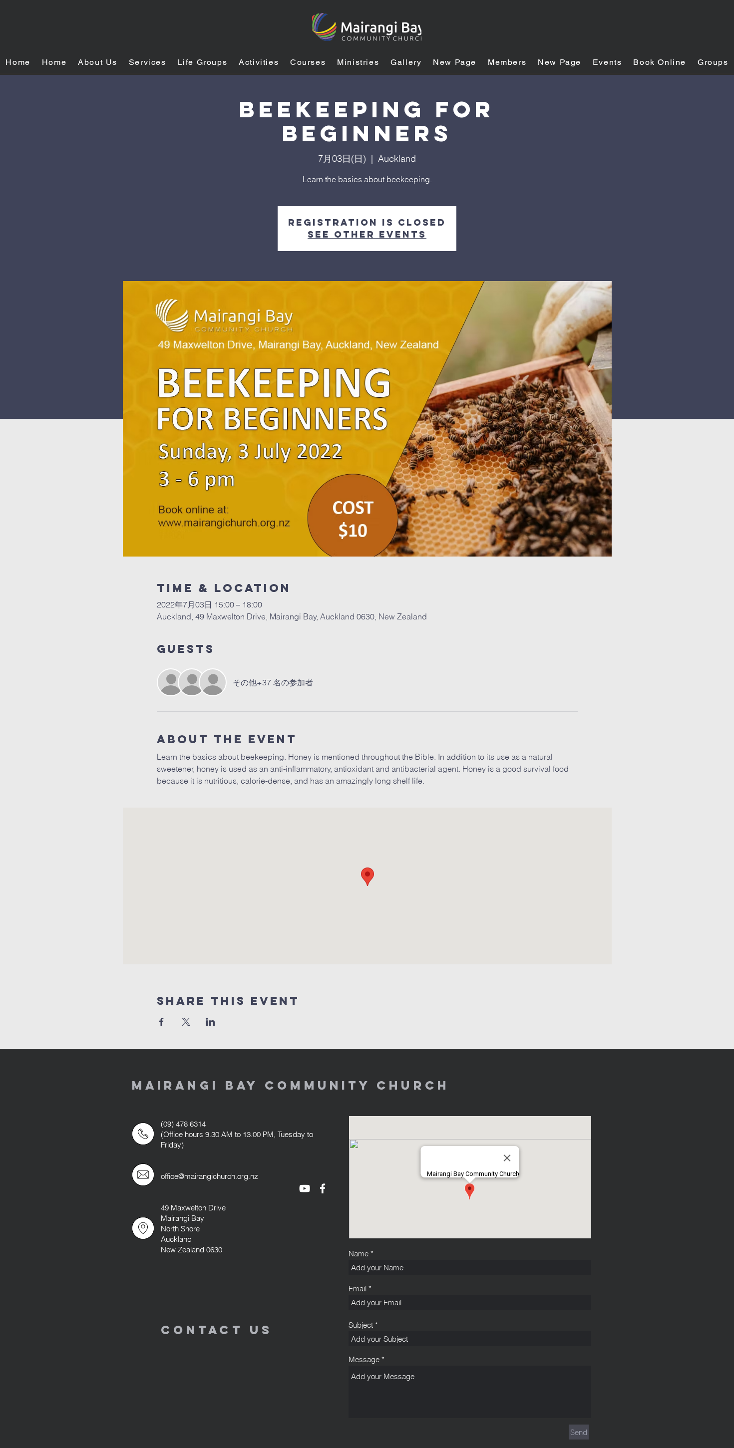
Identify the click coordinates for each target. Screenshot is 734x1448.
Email (358, 1288)
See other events (367, 234)
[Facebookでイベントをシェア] (161, 1022)
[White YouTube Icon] (304, 1188)
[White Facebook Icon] (322, 1188)
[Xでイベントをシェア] (186, 1022)
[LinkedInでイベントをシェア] (210, 1022)
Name (358, 1253)
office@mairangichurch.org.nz (209, 1176)
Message (364, 1359)
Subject (361, 1325)
